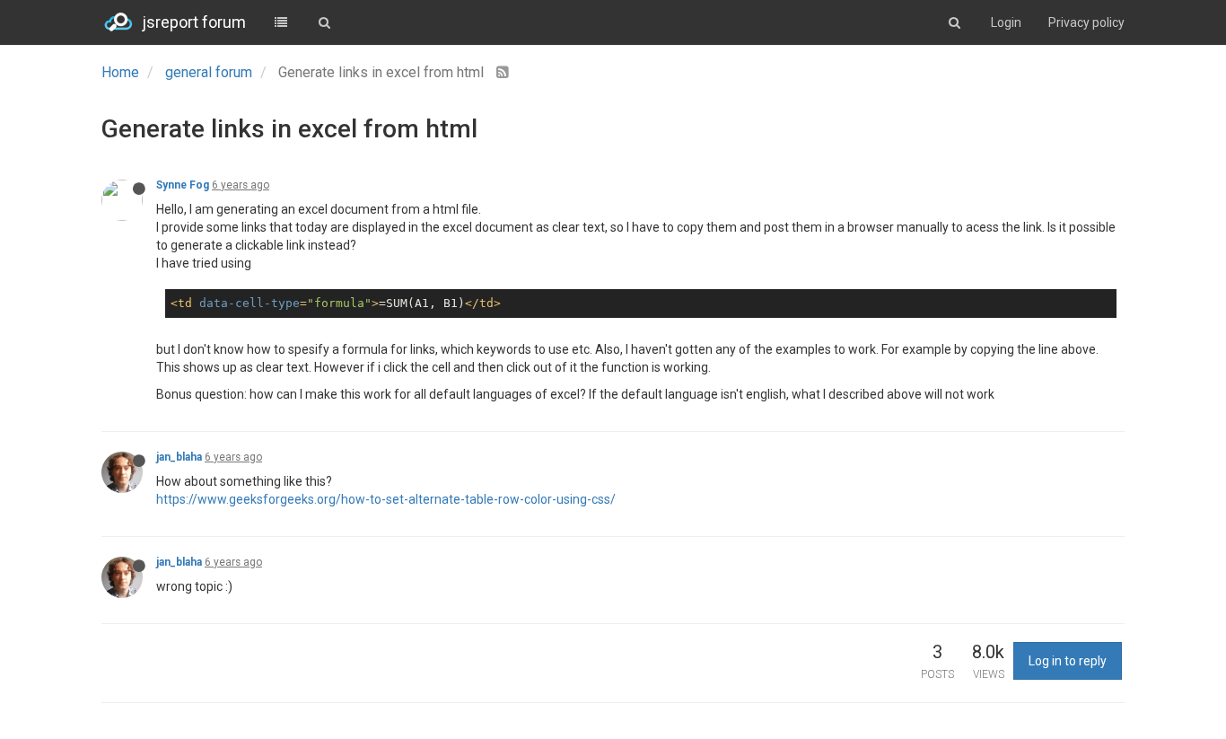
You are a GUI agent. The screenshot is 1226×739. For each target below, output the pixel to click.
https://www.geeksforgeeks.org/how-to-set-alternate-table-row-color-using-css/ (386, 499)
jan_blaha (179, 457)
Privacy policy (1086, 22)
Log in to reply (1068, 661)
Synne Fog (182, 185)
